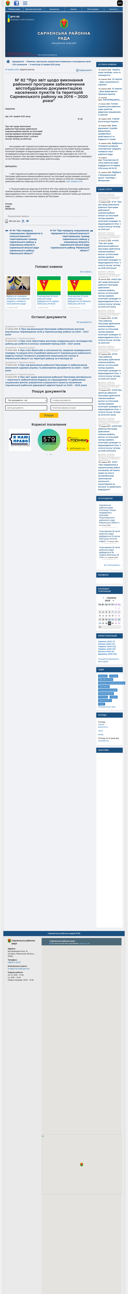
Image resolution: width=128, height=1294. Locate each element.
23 (119, 619)
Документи (54, 9)
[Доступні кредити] (49, 439)
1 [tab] (47, 454)
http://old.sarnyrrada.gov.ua (47, 55)
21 (113, 619)
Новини (73, 9)
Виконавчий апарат (34, 9)
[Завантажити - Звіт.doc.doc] (23, 221)
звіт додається (74, 181)
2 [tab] (51, 454)
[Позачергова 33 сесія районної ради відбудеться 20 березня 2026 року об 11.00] (79, 285)
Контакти (113, 9)
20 (109, 619)
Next (91, 439)
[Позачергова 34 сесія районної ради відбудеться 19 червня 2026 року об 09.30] (49, 285)
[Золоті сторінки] (78, 439)
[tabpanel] (19, 439)
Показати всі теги (107, 707)
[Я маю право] (20, 439)
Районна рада (14, 9)
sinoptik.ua (103, 741)
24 (100, 623)
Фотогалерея (92, 9)
